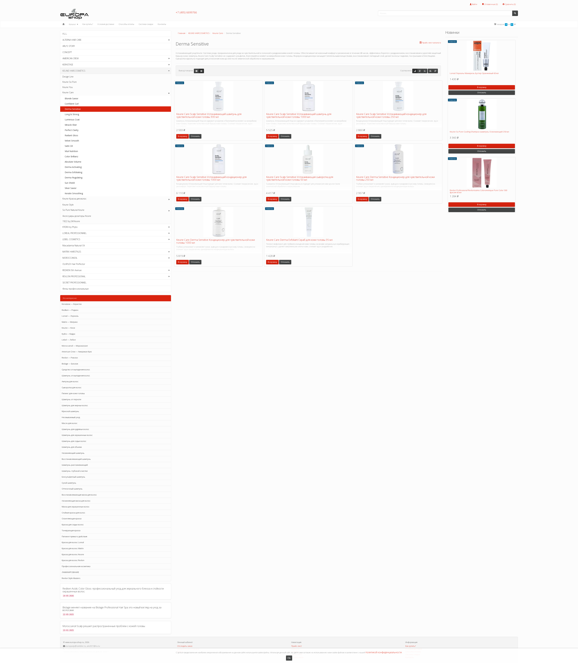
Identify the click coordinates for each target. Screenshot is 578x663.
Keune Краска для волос (74, 198)
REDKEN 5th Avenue (72, 270)
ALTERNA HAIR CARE (71, 39)
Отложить (195, 136)
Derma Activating (73, 167)
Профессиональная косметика (76, 566)
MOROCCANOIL (69, 257)
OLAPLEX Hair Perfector (73, 264)
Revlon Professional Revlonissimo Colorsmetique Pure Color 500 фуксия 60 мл (478, 191)
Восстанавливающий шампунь (76, 459)
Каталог (72, 24)
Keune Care (68, 92)
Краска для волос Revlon (73, 560)
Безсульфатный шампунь (73, 476)
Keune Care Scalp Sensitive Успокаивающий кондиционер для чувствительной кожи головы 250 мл (391, 115)
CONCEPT (67, 52)
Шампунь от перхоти (71, 399)
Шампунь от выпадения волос (76, 375)
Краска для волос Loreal (73, 542)
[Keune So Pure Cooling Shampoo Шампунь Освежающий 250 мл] (481, 114)
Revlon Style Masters (71, 578)
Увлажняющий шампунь (73, 453)
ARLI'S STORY (68, 46)
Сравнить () (510, 4)
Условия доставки (105, 24)
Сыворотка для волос (71, 387)
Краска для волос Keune (73, 554)
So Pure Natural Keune (73, 209)
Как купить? (87, 24)
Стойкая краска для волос (73, 512)
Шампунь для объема (72, 447)
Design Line (67, 76)
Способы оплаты (126, 24)
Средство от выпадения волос (76, 369)
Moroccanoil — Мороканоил (75, 345)
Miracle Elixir (71, 124)
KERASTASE (67, 64)
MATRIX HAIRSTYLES (71, 251)
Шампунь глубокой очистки (75, 471)
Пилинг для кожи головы (73, 393)
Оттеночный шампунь (72, 488)
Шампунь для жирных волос (75, 405)
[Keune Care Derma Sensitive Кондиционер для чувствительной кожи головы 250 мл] (398, 159)
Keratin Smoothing (74, 193)
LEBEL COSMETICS (71, 239)
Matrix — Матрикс (70, 322)
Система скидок (146, 24)
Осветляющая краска (71, 518)
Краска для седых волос (73, 524)
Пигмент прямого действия (74, 536)
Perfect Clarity (71, 130)
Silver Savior (70, 188)
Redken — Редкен (70, 310)
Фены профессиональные (75, 288)
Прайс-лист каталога (431, 42)
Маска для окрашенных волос (75, 506)
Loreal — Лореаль (70, 316)
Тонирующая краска (71, 530)
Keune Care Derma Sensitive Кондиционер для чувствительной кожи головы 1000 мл (215, 241)
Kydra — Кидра (68, 333)
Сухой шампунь (69, 482)
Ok (289, 658)
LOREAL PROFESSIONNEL (74, 233)
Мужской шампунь (70, 411)
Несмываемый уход (71, 417)
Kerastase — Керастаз (72, 304)
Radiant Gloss (71, 135)
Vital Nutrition (71, 151)
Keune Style (68, 204)
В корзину (182, 136)
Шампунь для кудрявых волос (75, 429)
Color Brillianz (71, 156)
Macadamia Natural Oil (73, 245)
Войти (474, 4)
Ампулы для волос (70, 381)
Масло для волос (69, 423)
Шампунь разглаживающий (75, 465)
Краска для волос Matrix (73, 548)
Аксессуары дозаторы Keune (76, 216)
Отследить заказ (184, 646)
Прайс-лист (296, 646)
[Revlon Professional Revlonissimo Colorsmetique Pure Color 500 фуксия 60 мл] (481, 173)
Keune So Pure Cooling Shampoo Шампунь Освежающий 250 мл (479, 131)
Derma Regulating (73, 177)
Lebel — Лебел (69, 339)
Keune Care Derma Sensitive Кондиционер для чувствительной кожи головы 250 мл (395, 178)
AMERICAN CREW (70, 58)
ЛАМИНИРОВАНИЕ (70, 572)
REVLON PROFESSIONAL (73, 276)
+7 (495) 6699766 (186, 12)
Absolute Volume (73, 161)
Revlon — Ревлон (70, 357)
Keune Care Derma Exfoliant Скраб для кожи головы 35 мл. (299, 239)
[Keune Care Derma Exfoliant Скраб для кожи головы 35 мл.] (308, 222)
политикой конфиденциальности (383, 652)
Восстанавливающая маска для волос (79, 494)
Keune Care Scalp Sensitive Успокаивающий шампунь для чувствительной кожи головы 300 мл (208, 115)
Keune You (67, 87)
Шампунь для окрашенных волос (77, 435)
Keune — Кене (68, 327)
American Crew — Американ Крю (77, 351)
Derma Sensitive (73, 109)
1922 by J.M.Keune (71, 221)
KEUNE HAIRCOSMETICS (73, 70)
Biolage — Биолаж (70, 363)
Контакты (162, 24)
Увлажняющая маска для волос (76, 500)
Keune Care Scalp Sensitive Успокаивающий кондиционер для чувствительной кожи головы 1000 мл (211, 178)
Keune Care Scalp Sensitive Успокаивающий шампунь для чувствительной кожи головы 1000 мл (298, 115)
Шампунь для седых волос (74, 441)
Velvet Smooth (72, 140)
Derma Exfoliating (73, 172)
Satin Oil (69, 145)
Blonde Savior (71, 98)
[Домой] (63, 24)
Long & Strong (72, 114)
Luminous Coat (72, 119)
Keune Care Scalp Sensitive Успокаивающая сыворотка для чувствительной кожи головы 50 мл (299, 178)
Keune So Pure (69, 81)
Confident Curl (72, 103)
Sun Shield (70, 182)
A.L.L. (64, 33)
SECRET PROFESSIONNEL (74, 282)
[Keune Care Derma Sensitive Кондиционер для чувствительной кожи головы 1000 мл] (218, 222)
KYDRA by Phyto (70, 227)
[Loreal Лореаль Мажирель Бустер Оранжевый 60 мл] (481, 56)
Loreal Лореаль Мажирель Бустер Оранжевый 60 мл (474, 73)
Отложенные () (491, 4)
